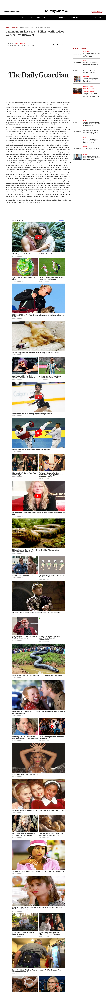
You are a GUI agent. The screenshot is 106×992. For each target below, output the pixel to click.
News (30, 17)
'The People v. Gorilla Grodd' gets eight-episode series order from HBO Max (91, 80)
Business (62, 17)
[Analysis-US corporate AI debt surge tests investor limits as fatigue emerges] (77, 54)
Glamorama (41, 17)
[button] (53, 44)
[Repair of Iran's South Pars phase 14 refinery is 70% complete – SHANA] (77, 140)
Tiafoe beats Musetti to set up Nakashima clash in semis (91, 71)
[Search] (95, 17)
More (84, 17)
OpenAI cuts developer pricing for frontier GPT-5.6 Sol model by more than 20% (91, 123)
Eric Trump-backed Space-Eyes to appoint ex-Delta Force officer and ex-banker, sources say (91, 133)
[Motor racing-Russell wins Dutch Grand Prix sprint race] (77, 63)
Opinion (52, 17)
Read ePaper (97, 11)
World (21, 17)
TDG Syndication (19, 43)
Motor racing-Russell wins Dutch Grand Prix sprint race (91, 63)
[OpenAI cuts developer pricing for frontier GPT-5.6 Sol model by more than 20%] (77, 123)
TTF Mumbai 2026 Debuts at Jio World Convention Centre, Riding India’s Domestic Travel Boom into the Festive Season (91, 96)
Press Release (74, 17)
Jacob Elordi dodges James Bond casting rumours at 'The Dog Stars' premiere (91, 157)
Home (7, 27)
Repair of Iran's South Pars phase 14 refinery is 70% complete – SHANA (90, 141)
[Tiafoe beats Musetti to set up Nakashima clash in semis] (77, 71)
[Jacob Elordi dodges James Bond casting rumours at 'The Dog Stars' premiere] (77, 157)
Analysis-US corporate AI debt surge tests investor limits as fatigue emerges (91, 55)
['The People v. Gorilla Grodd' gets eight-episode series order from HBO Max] (77, 79)
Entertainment (14, 27)
